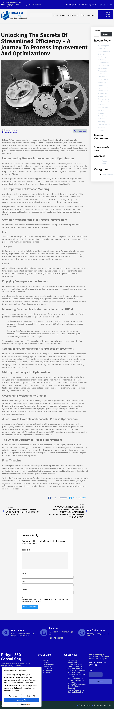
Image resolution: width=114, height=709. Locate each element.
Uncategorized (80, 131)
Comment (26, 550)
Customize (12, 696)
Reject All (31, 696)
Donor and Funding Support (76, 681)
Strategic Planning (76, 668)
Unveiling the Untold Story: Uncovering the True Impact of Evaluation (103, 99)
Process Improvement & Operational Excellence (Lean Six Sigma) (77, 673)
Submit (100, 681)
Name (24, 574)
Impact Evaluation (75, 678)
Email (24, 581)
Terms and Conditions (47, 667)
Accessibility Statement (48, 671)
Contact (46, 662)
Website (25, 589)
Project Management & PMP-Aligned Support (77, 686)
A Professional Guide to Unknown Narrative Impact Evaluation (104, 113)
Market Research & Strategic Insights (76, 691)
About (45, 660)
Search (97, 31)
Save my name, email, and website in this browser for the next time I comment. (45, 600)
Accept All (21, 700)
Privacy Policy (48, 664)
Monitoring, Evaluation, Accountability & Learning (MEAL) (75, 663)
